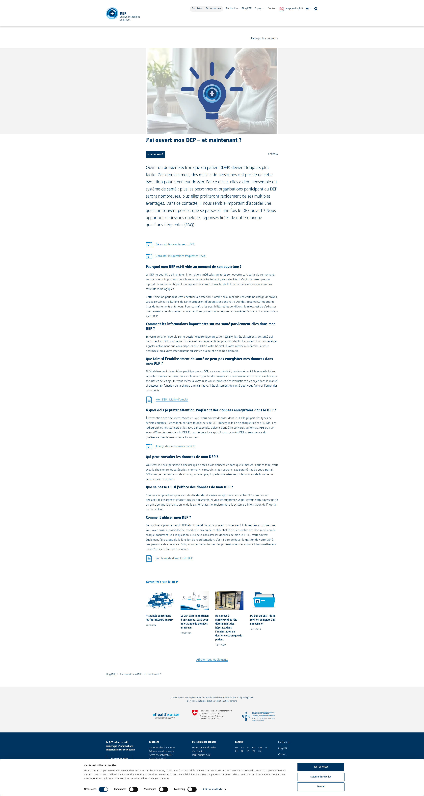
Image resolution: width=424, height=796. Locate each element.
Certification (198, 751)
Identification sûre (201, 755)
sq (247, 751)
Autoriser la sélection (320, 777)
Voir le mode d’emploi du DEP (169, 559)
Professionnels (213, 8)
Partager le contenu (263, 38)
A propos (260, 8)
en (253, 747)
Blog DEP (246, 8)
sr (266, 747)
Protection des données (204, 748)
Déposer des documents (161, 751)
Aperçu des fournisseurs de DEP (175, 446)
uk (259, 751)
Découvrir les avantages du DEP (175, 244)
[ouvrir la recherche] (316, 9)
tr (254, 751)
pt (242, 751)
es (236, 751)
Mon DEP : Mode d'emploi (167, 400)
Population (197, 8)
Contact (272, 8)
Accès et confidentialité (161, 755)
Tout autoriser (321, 767)
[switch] (133, 789)
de (236, 747)
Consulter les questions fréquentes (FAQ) (181, 256)
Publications (232, 8)
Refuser (321, 786)
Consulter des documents (162, 748)
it (248, 747)
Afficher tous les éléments (212, 659)
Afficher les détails (212, 789)
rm (260, 747)
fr (307, 8)
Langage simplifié (294, 8)
